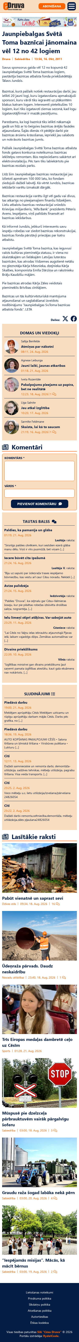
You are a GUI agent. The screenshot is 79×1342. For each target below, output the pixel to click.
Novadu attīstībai (13, 977)
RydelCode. (51, 1336)
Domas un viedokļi (39, 332)
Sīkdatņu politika (39, 1304)
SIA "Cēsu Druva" (49, 1332)
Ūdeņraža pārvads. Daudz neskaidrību (27, 968)
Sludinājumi (37, 693)
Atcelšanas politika (39, 1310)
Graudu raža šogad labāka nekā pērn (38, 1192)
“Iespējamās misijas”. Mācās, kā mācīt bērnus (33, 1263)
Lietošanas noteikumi (39, 1292)
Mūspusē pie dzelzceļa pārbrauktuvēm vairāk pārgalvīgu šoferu (35, 1118)
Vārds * (10, 486)
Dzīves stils (9, 904)
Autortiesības (39, 1317)
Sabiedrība (22, 59)
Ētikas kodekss (39, 1323)
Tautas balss (37, 521)
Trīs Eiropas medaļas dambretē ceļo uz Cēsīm (37, 1042)
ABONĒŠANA (52, 6)
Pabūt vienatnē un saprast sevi (32, 898)
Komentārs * (14, 458)
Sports (6, 1051)
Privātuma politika (39, 1298)
